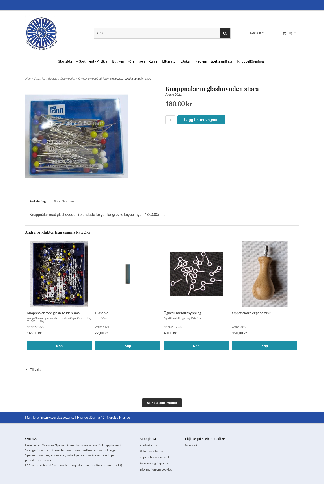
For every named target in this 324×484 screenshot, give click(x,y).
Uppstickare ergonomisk (251, 313)
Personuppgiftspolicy (154, 463)
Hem (28, 78)
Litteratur (169, 61)
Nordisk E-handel (119, 417)
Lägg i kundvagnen (201, 120)
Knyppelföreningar (251, 61)
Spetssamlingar (222, 61)
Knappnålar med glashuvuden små (53, 313)
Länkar (186, 61)
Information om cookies (155, 469)
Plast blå (101, 313)
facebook (191, 445)
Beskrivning (37, 201)
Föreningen (136, 61)
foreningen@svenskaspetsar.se (53, 417)
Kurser (153, 61)
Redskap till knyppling (62, 78)
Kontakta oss (148, 445)
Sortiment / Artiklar (94, 61)
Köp (59, 346)
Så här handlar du (151, 451)
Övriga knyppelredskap (93, 78)
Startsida (65, 61)
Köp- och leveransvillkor (156, 457)
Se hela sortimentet (162, 402)
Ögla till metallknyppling (182, 313)
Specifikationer (64, 201)
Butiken (118, 61)
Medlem (200, 61)
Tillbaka (34, 369)
